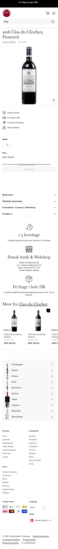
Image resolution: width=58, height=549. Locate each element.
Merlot (4, 479)
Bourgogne (33, 439)
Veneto (31, 464)
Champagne (33, 446)
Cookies (5, 457)
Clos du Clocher (8, 42)
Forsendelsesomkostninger (26, 164)
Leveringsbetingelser (11, 540)
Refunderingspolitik (10, 543)
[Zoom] (53, 100)
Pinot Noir (5, 486)
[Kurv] (47, 13)
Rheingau (32, 453)
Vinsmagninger (7, 443)
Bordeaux (32, 436)
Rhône (31, 457)
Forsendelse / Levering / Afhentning (18, 207)
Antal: (5, 139)
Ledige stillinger (8, 446)
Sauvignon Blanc (8, 489)
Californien (33, 443)
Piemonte (32, 450)
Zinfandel (5, 493)
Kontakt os (7, 214)
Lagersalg (6, 439)
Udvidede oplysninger (12, 201)
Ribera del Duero (35, 460)
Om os (4, 436)
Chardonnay (6, 475)
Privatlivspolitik (29, 540)
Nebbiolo (5, 482)
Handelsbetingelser (9, 450)
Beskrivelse (7, 195)
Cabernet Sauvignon (9, 472)
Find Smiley (6, 453)
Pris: (4, 153)
